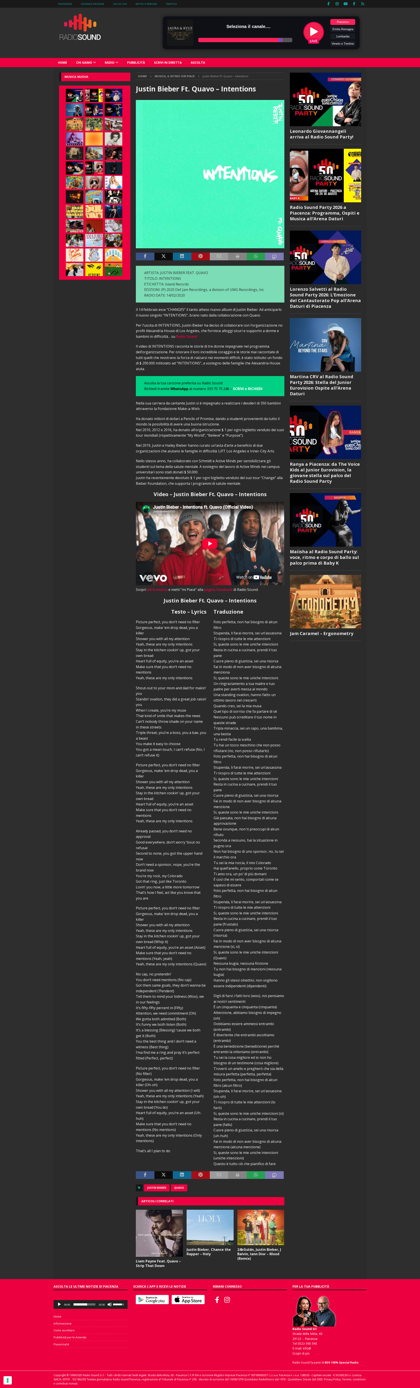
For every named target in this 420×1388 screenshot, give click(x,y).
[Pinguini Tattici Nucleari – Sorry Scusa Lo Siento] (113, 255)
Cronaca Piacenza (92, 3)
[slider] (84, 1304)
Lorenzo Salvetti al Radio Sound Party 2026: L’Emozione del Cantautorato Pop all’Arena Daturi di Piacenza (325, 297)
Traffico (171, 3)
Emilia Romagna (342, 29)
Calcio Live (120, 3)
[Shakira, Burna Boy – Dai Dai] (94, 255)
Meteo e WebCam (146, 3)
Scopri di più (301, 1353)
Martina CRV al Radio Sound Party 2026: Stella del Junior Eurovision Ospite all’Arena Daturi (321, 385)
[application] (91, 1304)
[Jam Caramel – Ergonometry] (74, 124)
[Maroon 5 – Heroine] (94, 269)
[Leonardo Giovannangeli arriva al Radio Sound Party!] (74, 95)
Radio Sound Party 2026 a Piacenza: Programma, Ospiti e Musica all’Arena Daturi (324, 213)
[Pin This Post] (200, 257)
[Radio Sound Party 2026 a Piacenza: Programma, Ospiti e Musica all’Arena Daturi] (94, 95)
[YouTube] (346, 4)
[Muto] (109, 1304)
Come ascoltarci (64, 1330)
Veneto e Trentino (343, 43)
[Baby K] (113, 182)
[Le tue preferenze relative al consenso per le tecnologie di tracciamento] (8, 1380)
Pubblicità (136, 62)
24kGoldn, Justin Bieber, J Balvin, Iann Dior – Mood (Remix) (259, 1254)
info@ (307, 1348)
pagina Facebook (218, 589)
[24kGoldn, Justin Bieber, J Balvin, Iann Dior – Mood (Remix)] (260, 1227)
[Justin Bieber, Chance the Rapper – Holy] (210, 1227)
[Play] (59, 1304)
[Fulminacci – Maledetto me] (113, 269)
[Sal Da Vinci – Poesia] (94, 211)
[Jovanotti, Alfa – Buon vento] (113, 240)
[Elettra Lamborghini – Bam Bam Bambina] (74, 255)
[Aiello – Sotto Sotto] (74, 269)
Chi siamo (84, 62)
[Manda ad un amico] (219, 257)
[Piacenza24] (363, 4)
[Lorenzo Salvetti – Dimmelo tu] (113, 168)
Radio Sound (186, 336)
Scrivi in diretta (168, 62)
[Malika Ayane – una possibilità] (113, 196)
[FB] (328, 4)
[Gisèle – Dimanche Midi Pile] (74, 153)
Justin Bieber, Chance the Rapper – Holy (209, 1252)
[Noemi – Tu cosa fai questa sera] (113, 211)
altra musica (157, 589)
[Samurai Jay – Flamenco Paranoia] (94, 240)
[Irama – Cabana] (94, 226)
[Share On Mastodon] (274, 257)
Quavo (179, 1188)
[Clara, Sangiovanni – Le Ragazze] (74, 240)
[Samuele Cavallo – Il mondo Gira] (74, 182)
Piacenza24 (65, 3)
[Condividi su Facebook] (145, 257)
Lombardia (342, 36)
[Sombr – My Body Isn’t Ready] (113, 138)
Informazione (63, 1323)
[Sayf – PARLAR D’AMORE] (113, 153)
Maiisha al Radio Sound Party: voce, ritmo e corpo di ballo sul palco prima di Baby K (324, 557)
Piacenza (343, 22)
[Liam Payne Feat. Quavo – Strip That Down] (159, 1233)
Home (62, 62)
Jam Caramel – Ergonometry (321, 633)
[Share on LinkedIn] (182, 257)
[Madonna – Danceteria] (74, 138)
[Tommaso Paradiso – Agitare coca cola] (94, 138)
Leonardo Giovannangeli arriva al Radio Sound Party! (321, 134)
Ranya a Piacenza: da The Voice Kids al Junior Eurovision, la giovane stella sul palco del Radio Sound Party (325, 472)
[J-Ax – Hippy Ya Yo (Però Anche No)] (74, 226)
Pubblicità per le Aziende (70, 1337)
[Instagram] (337, 4)
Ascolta (198, 62)
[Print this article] (237, 257)
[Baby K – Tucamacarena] (94, 196)
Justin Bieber (156, 1188)
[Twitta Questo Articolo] (163, 257)
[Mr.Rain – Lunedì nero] (113, 226)
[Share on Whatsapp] (256, 257)
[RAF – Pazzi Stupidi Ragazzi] (74, 211)
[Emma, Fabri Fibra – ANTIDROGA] (113, 124)
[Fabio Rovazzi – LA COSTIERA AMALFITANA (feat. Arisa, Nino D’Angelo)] (94, 153)
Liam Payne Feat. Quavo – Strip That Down (158, 1263)
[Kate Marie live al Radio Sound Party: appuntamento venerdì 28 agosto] (74, 168)
